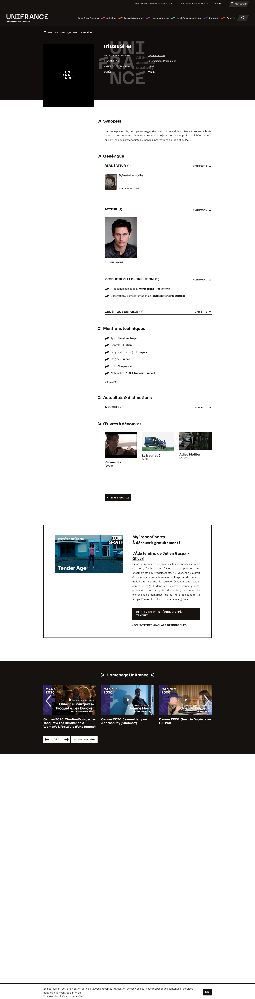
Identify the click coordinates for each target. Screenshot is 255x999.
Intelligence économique (188, 18)
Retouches (113, 462)
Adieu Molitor (189, 454)
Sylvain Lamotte (156, 55)
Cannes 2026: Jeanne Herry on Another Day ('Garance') (124, 721)
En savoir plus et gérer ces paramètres (64, 996)
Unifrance (214, 18)
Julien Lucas (114, 262)
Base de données (160, 18)
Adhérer (231, 18)
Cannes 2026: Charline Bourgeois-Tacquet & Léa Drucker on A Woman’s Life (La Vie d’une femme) (69, 723)
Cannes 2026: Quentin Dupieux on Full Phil (185, 721)
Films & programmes (88, 18)
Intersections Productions (162, 60)
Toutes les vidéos (84, 739)
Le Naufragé (151, 455)
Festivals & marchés (134, 18)
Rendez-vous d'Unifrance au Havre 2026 (153, 3)
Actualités (111, 18)
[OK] (207, 992)
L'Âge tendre (143, 553)
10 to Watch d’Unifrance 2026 (194, 3)
